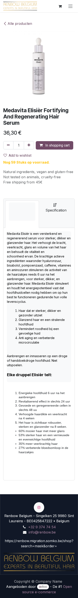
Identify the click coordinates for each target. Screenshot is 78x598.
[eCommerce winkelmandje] (60, 6)
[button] (54, 145)
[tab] (22, 214)
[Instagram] (39, 507)
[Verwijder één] (8, 145)
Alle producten (20, 23)
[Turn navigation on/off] (70, 6)
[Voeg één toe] (29, 145)
